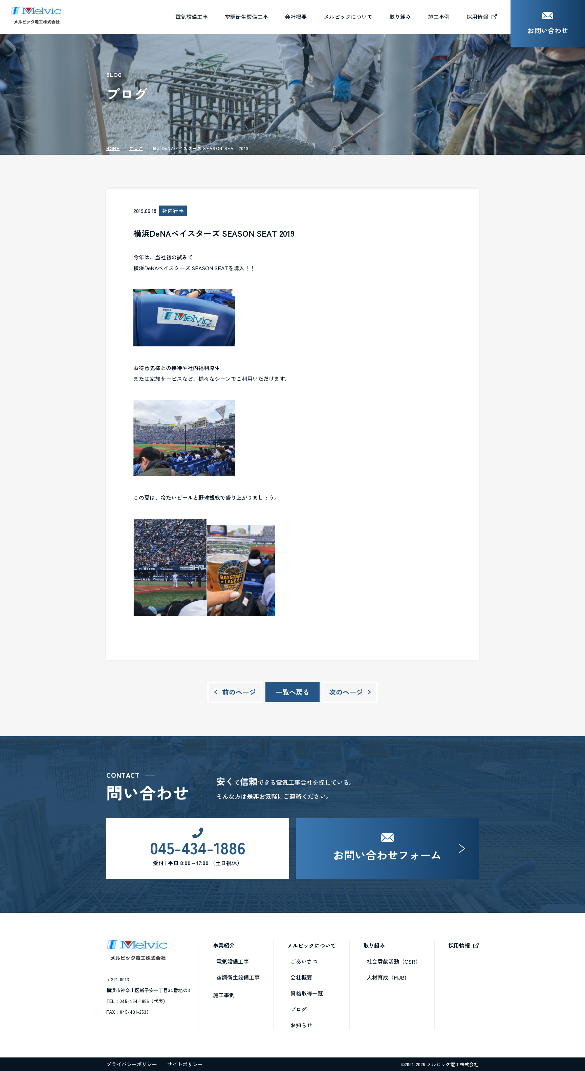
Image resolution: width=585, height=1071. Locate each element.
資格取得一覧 (306, 993)
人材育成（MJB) (386, 977)
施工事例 (224, 995)
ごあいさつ (304, 961)
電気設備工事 (232, 961)
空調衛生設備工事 (238, 977)
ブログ (136, 148)
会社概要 (296, 17)
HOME (113, 148)
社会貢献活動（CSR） (394, 961)
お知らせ (301, 1025)
